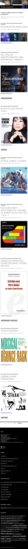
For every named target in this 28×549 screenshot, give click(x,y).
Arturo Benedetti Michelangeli (15, 515)
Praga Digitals (5, 536)
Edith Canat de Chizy (7, 518)
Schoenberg (22, 538)
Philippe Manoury (6, 531)
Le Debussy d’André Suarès (6, 484)
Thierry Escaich (24, 540)
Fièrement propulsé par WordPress (7, 547)
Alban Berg (2, 515)
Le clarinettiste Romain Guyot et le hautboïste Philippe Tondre (14, 482)
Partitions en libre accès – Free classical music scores (12, 442)
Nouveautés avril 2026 (14, 26)
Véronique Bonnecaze (6, 541)
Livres (19, 258)
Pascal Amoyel (21, 525)
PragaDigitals (3, 440)
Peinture (2, 473)
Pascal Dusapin (3, 527)
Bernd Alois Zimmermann (5, 517)
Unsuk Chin (4, 149)
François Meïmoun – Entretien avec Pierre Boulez (14, 263)
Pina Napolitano (17, 534)
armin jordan (7, 515)
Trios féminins (9, 330)
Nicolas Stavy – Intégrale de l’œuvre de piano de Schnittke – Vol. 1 (14, 211)
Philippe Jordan (20, 529)
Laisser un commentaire (14, 29)
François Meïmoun (5, 320)
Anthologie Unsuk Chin (12, 109)
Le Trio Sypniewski (4, 487)
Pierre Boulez (14, 320)
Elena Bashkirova (18, 518)
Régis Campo (6, 538)
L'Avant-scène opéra (5, 434)
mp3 (13, 526)
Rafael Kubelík (4, 436)
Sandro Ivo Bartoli (14, 538)
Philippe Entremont (20, 528)
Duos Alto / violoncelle (5, 492)
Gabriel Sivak (4, 417)
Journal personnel (4, 489)
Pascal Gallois (10, 527)
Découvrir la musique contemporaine (9, 23)
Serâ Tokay (2, 540)
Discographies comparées (6, 461)
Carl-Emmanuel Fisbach (6, 98)
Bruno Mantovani (13, 517)
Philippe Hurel (12, 529)
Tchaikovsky (19, 540)
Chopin (18, 517)
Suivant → (20, 423)
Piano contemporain (5, 439)
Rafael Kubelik (19, 536)
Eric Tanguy (22, 520)
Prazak (11, 536)
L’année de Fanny (4, 499)
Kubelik (14, 523)
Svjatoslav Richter (14, 540)
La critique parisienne (5, 437)
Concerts (3, 456)
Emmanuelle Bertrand (13, 520)
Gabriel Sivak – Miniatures (9, 377)
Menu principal (26, 7)
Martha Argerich (8, 525)
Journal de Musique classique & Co (8, 465)
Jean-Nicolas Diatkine (7, 523)
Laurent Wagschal (20, 523)
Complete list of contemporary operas (9, 438)
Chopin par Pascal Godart (6, 494)
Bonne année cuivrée (13, 161)
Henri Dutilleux (15, 522)
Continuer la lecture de (7, 42)
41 (14, 423)
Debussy (21, 517)
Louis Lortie (3, 525)
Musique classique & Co (7, 7)
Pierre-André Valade (15, 531)
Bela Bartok (22, 515)
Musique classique (4, 470)
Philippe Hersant (4, 529)
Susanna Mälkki (7, 540)
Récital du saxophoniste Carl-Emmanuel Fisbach (12, 57)
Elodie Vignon (4, 520)
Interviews (3, 463)
